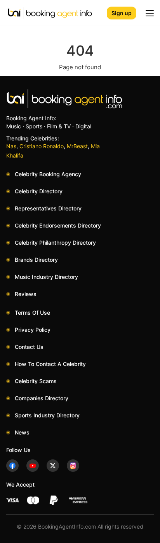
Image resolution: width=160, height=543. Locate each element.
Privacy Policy (32, 329)
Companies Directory (41, 398)
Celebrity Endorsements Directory (58, 225)
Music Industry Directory (46, 276)
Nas (11, 146)
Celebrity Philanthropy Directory (55, 242)
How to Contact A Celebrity (50, 364)
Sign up (121, 13)
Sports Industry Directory (47, 415)
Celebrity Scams (36, 381)
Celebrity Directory (39, 191)
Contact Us (29, 346)
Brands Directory (36, 259)
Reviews (26, 294)
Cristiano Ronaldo (41, 146)
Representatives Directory (48, 208)
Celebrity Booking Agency (48, 174)
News (22, 432)
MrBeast (77, 146)
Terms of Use (32, 312)
